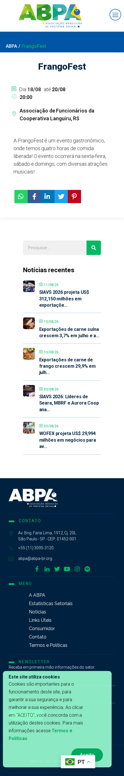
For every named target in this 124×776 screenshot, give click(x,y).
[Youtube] (67, 569)
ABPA (11, 46)
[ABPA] (33, 498)
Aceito (87, 755)
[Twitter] (57, 569)
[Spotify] (87, 569)
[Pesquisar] (94, 248)
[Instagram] (77, 569)
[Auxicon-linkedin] (47, 569)
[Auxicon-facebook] (37, 569)
